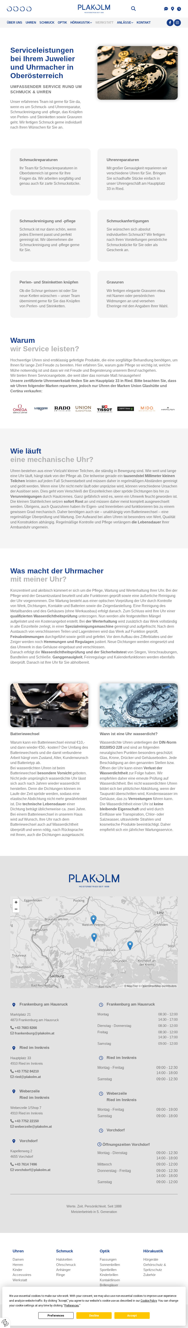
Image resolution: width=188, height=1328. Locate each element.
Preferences (55, 1315)
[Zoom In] (16, 902)
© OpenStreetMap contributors (158, 986)
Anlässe (124, 22)
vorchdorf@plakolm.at (32, 1170)
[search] (133, 8)
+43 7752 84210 (27, 1071)
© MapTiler (131, 986)
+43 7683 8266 (26, 1028)
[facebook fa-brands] (170, 23)
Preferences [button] (71, 1305)
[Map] (94, 942)
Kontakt (144, 22)
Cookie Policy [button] (149, 1300)
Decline (94, 1315)
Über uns (14, 22)
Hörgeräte (150, 1259)
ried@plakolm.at (28, 1077)
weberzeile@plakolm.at (33, 1126)
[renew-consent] (5, 1323)
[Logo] (94, 9)
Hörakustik (80, 22)
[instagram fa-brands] (177, 23)
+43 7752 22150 (27, 1121)
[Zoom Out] (16, 909)
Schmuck (46, 22)
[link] (82, 23)
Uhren (31, 22)
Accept (132, 1315)
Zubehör (149, 1275)
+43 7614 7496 (26, 1164)
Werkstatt (104, 22)
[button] (94, 937)
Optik (62, 22)
